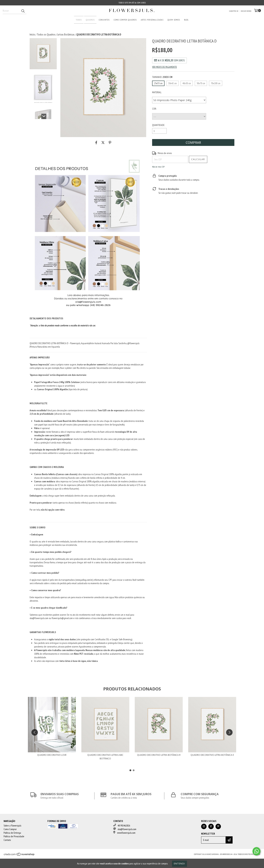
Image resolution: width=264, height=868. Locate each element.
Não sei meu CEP (158, 166)
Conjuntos (104, 19)
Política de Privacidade (14, 836)
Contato (7, 840)
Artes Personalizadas (152, 19)
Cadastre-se (233, 11)
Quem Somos (174, 19)
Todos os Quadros (46, 34)
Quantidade (158, 125)
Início (32, 34)
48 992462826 (124, 825)
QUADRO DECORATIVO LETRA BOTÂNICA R (158, 754)
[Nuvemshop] (19, 855)
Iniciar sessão (246, 11)
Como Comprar (10, 829)
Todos (79, 19)
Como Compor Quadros (125, 19)
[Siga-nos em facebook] (211, 826)
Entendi (179, 863)
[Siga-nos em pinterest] (218, 826)
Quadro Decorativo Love (51, 754)
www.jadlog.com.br (84, 579)
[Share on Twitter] (103, 142)
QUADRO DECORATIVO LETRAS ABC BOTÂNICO (105, 756)
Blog (186, 19)
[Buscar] (22, 11)
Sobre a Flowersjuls (12, 825)
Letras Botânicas (66, 34)
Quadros (90, 19)
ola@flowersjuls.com (127, 829)
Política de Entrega (12, 832)
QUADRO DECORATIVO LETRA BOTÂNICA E (212, 754)
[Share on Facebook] (96, 142)
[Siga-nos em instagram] (204, 826)
